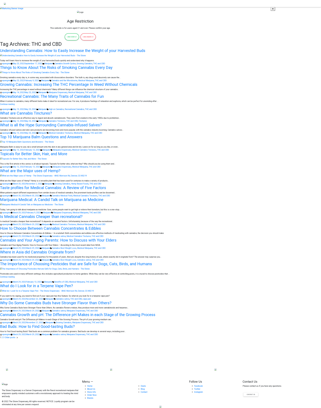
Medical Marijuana (86, 80)
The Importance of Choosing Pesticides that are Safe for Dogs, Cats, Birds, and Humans (76, 263)
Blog (305, 3)
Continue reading (7, 104)
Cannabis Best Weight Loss (64, 248)
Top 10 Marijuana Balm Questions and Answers (41, 136)
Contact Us (251, 394)
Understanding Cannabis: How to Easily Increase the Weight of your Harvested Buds (72, 50)
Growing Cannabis (84, 63)
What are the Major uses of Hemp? (30, 170)
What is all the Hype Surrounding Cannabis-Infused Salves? (51, 125)
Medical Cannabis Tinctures (61, 133)
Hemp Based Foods (80, 184)
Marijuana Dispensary (58, 92)
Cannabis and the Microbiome (64, 80)
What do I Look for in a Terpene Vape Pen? (36, 285)
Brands (298, 3)
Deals (143, 386)
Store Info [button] (271, 3)
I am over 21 (72, 37)
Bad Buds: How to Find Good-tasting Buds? (37, 326)
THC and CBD (99, 63)
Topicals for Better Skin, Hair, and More (33, 153)
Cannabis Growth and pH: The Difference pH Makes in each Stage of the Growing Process (77, 314)
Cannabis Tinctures (57, 121)
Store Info (91, 392)
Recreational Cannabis (74, 109)
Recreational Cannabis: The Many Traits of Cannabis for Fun (52, 96)
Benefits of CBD (61, 282)
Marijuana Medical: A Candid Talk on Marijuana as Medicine (51, 199)
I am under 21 (88, 37)
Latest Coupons (286, 3)
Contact (312, 3)
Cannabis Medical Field (62, 195)
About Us (261, 3)
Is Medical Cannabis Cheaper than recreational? (41, 216)
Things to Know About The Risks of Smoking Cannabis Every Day (56, 67)
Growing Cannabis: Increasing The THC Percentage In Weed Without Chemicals (68, 84)
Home (239, 3)
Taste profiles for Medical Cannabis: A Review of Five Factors (53, 187)
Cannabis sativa (59, 236)
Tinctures (83, 121)
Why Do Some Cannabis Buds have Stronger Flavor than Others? (55, 302)
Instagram (198, 392)
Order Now (249, 3)
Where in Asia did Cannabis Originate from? (37, 252)
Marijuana (48, 63)
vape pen (87, 299)
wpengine (6, 63)
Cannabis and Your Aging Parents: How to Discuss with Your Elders (58, 240)
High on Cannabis (56, 109)
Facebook (198, 386)
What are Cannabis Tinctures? (26, 113)
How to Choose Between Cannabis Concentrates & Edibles (50, 228)
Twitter (197, 389)
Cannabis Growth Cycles (65, 63)
